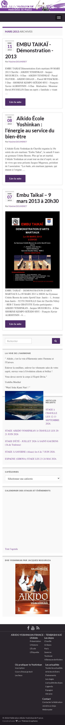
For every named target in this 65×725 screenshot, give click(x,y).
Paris (46, 648)
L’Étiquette (34, 652)
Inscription (20, 668)
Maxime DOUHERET (17, 61)
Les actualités (52, 664)
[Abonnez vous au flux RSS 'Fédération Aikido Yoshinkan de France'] (38, 627)
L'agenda (49, 686)
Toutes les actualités (53, 668)
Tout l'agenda (11, 548)
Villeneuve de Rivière (53, 659)
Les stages (49, 679)
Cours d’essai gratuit (23, 671)
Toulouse (48, 656)
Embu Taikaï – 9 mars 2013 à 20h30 (37, 198)
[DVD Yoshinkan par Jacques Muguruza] (32, 589)
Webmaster (47, 709)
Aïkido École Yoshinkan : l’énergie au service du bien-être (29, 127)
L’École (33, 648)
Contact (46, 698)
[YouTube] (33, 627)
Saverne (47, 652)
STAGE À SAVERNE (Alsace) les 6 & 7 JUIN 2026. (30, 451)
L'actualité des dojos (53, 682)
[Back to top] (57, 705)
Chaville (47, 641)
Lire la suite (15, 102)
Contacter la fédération (52, 702)
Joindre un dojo (49, 706)
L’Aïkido (34, 637)
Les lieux (18, 675)
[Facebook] (28, 627)
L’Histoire (34, 645)
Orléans (47, 645)
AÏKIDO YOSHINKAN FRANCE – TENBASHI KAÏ (36, 634)
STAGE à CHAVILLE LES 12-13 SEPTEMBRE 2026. (52, 416)
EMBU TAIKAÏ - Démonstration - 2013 (29, 50)
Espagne (49, 690)
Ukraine (48, 694)
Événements (50, 675)
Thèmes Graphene (30, 721)
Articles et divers (52, 671)
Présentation (35, 641)
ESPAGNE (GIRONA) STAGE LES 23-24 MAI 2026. (31, 458)
